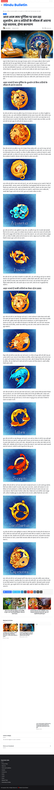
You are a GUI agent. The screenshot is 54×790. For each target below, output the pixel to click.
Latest (3, 776)
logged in (10, 739)
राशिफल (8, 11)
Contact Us (4, 772)
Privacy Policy (5, 763)
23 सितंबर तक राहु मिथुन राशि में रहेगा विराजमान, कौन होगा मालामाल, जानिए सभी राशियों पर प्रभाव (10, 634)
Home (5, 11)
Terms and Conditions (6, 767)
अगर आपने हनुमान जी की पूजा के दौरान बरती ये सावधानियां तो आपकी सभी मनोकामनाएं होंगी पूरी (43, 725)
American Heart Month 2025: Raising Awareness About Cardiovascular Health (24, 1)
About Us (4, 765)
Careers (3, 770)
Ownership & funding (6, 782)
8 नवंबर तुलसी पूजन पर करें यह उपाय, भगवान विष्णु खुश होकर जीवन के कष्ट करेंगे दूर (26, 634)
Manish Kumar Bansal (23, 787)
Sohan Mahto (7, 28)
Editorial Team (5, 780)
